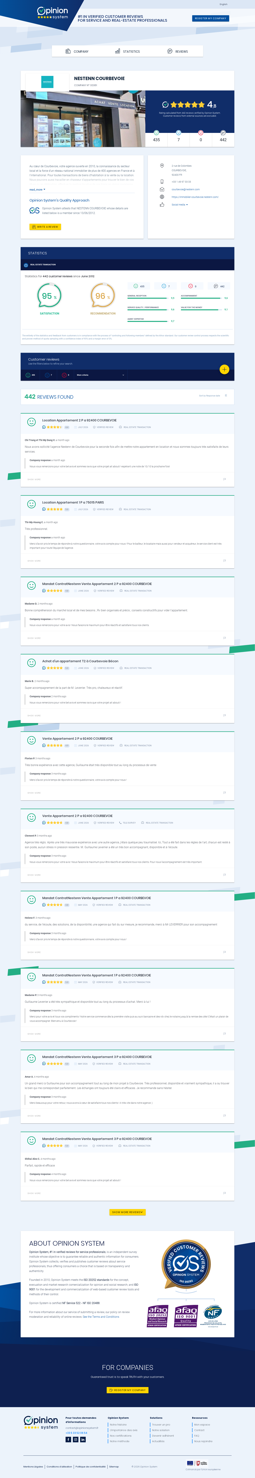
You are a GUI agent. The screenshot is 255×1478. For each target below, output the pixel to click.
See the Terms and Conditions (101, 1316)
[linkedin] (83, 1439)
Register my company (210, 18)
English (223, 4)
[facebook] (68, 1439)
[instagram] (75, 1439)
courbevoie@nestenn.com (186, 189)
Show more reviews (126, 1212)
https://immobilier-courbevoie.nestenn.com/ (195, 197)
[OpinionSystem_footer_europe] (197, 1460)
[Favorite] (224, 369)
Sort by (209, 395)
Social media (179, 204)
